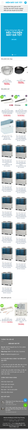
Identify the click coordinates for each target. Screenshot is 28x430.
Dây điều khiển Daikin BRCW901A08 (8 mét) (7, 320)
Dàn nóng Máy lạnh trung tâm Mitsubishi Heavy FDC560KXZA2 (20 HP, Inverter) (21, 266)
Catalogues (20, 419)
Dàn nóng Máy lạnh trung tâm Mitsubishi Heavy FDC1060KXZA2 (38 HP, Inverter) (7, 163)
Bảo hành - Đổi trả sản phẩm (9, 389)
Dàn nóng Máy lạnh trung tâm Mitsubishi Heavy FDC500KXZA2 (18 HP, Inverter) (7, 290)
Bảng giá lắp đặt (8, 419)
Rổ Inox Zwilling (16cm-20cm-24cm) (7, 81)
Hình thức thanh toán (7, 381)
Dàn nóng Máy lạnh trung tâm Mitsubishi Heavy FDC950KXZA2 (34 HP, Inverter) (7, 189)
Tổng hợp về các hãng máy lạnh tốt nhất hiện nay (16, 402)
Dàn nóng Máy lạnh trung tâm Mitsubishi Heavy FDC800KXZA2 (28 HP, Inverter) (21, 216)
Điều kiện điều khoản (7, 392)
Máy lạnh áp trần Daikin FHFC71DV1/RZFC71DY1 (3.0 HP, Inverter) (21, 112)
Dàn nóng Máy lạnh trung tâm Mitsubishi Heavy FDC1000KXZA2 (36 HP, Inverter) (21, 164)
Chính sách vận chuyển (7, 384)
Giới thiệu (11, 421)
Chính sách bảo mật (6, 387)
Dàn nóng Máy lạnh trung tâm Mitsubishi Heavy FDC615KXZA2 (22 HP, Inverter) (7, 265)
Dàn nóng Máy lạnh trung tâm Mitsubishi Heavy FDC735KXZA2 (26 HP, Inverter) (7, 240)
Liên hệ (17, 421)
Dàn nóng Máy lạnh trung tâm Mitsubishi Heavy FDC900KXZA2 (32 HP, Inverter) (21, 190)
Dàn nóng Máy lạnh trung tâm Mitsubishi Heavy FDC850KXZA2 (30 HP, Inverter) (7, 214)
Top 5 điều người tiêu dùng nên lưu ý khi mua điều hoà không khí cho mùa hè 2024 (16, 409)
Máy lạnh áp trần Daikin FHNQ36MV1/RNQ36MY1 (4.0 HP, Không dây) (7, 112)
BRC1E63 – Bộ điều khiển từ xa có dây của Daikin (21, 321)
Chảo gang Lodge (21, 80)
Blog (15, 419)
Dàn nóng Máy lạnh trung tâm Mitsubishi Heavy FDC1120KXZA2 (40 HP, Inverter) (20, 138)
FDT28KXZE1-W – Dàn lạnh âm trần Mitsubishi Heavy (7, 138)
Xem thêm (7, 374)
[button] (2, 2)
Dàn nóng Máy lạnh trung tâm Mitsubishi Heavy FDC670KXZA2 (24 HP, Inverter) (21, 241)
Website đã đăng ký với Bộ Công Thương (14, 417)
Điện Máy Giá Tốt (14, 2)
